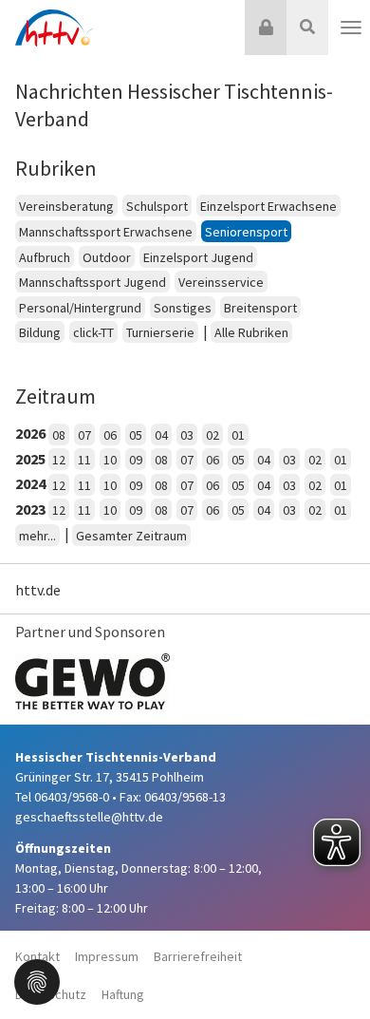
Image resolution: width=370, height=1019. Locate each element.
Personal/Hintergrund (80, 307)
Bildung (40, 332)
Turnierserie (160, 332)
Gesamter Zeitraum (131, 535)
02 (212, 434)
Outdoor (107, 257)
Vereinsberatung (66, 206)
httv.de (38, 589)
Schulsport (157, 206)
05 (135, 434)
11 (84, 459)
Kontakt (37, 956)
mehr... (37, 535)
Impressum (107, 956)
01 (238, 434)
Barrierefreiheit (198, 956)
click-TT (93, 332)
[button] (37, 980)
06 (110, 434)
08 (58, 434)
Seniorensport (246, 231)
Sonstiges (183, 307)
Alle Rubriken (251, 332)
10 (110, 459)
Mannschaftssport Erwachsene (106, 231)
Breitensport (260, 307)
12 (58, 459)
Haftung (123, 994)
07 (84, 434)
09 (135, 459)
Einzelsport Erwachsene (268, 206)
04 (161, 434)
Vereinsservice (221, 282)
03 (187, 434)
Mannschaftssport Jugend (92, 282)
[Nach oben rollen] (332, 966)
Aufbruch (44, 257)
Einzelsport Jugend (198, 257)
